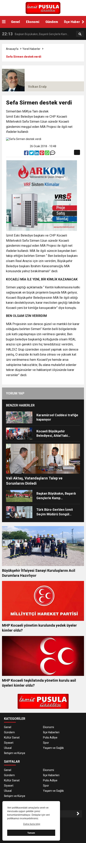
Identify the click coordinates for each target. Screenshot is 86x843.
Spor (46, 742)
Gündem (51, 22)
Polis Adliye (50, 737)
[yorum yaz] (52, 153)
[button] (83, 22)
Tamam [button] (31, 833)
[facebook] (26, 153)
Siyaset (8, 742)
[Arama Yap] (80, 34)
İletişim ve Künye (14, 753)
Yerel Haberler (31, 48)
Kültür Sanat (12, 737)
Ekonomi (32, 22)
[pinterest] (42, 153)
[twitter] (31, 153)
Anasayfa (12, 48)
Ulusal (8, 747)
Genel (15, 22)
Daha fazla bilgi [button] (31, 824)
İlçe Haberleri (51, 732)
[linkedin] (37, 153)
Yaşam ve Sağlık (53, 747)
